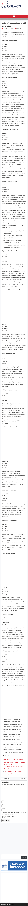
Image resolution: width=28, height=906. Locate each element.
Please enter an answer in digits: (8, 816)
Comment (4, 788)
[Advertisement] (14, 307)
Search (2, 854)
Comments (18, 28)
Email (3, 804)
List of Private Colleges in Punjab (13, 759)
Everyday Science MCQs (8, 28)
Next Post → (24, 778)
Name (3, 800)
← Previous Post (5, 778)
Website (3, 808)
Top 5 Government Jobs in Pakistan (14, 771)
